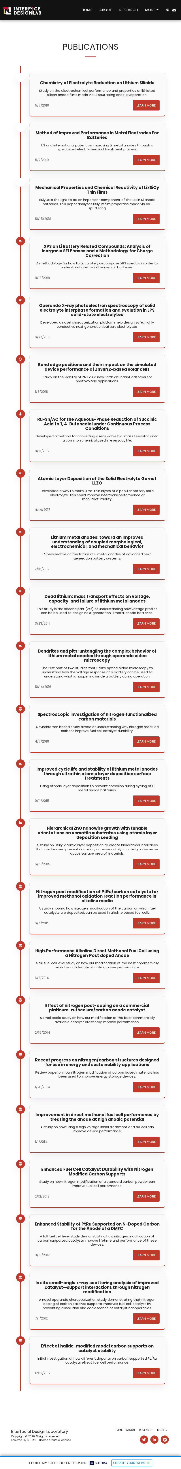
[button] (167, 10)
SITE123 (31, 1440)
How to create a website (55, 1440)
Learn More (146, 105)
